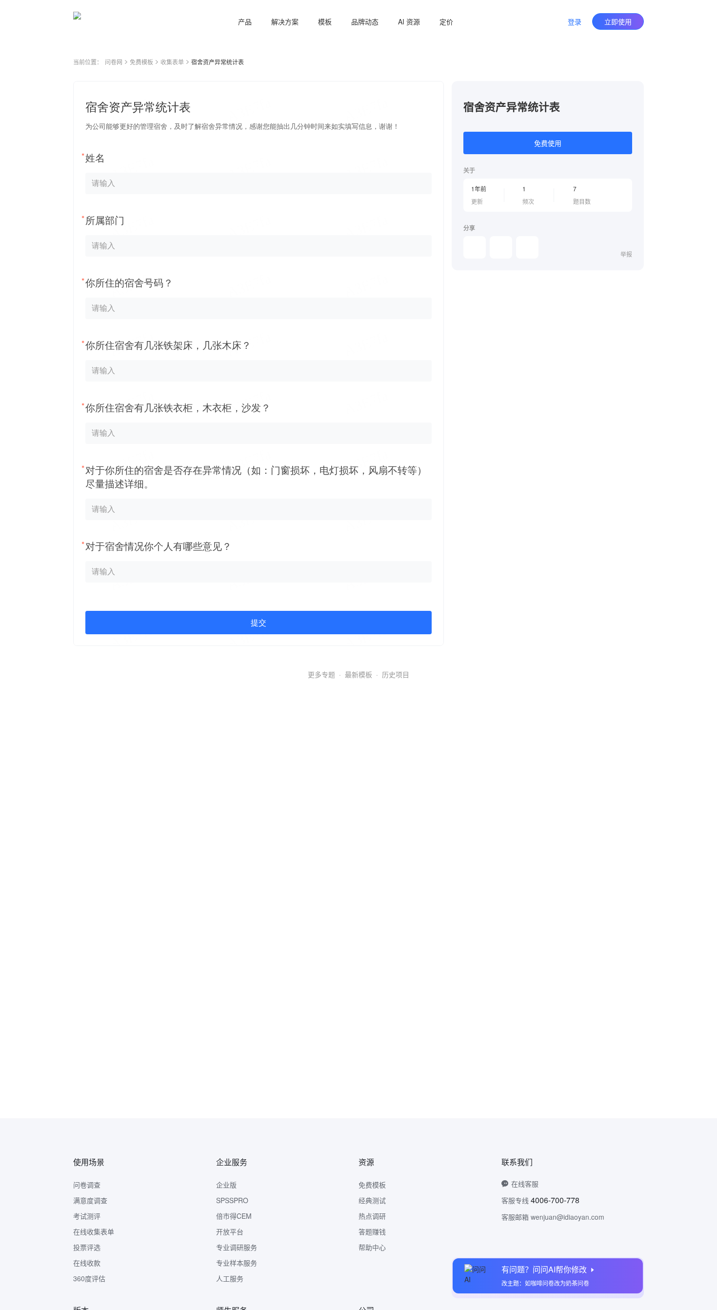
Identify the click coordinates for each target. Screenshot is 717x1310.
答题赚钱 (372, 1231)
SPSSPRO (232, 1200)
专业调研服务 (236, 1247)
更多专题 (321, 674)
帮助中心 (372, 1247)
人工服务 (229, 1278)
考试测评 (86, 1216)
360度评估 (89, 1278)
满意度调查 (90, 1200)
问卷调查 (86, 1184)
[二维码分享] (527, 247)
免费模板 (141, 62)
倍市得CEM (234, 1216)
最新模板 (358, 674)
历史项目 (395, 674)
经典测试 (372, 1200)
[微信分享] (474, 247)
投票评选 (86, 1247)
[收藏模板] (632, 93)
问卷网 (113, 62)
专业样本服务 (236, 1263)
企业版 (226, 1184)
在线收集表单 (93, 1231)
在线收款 (86, 1263)
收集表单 (172, 62)
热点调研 (372, 1216)
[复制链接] (501, 247)
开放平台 (229, 1231)
